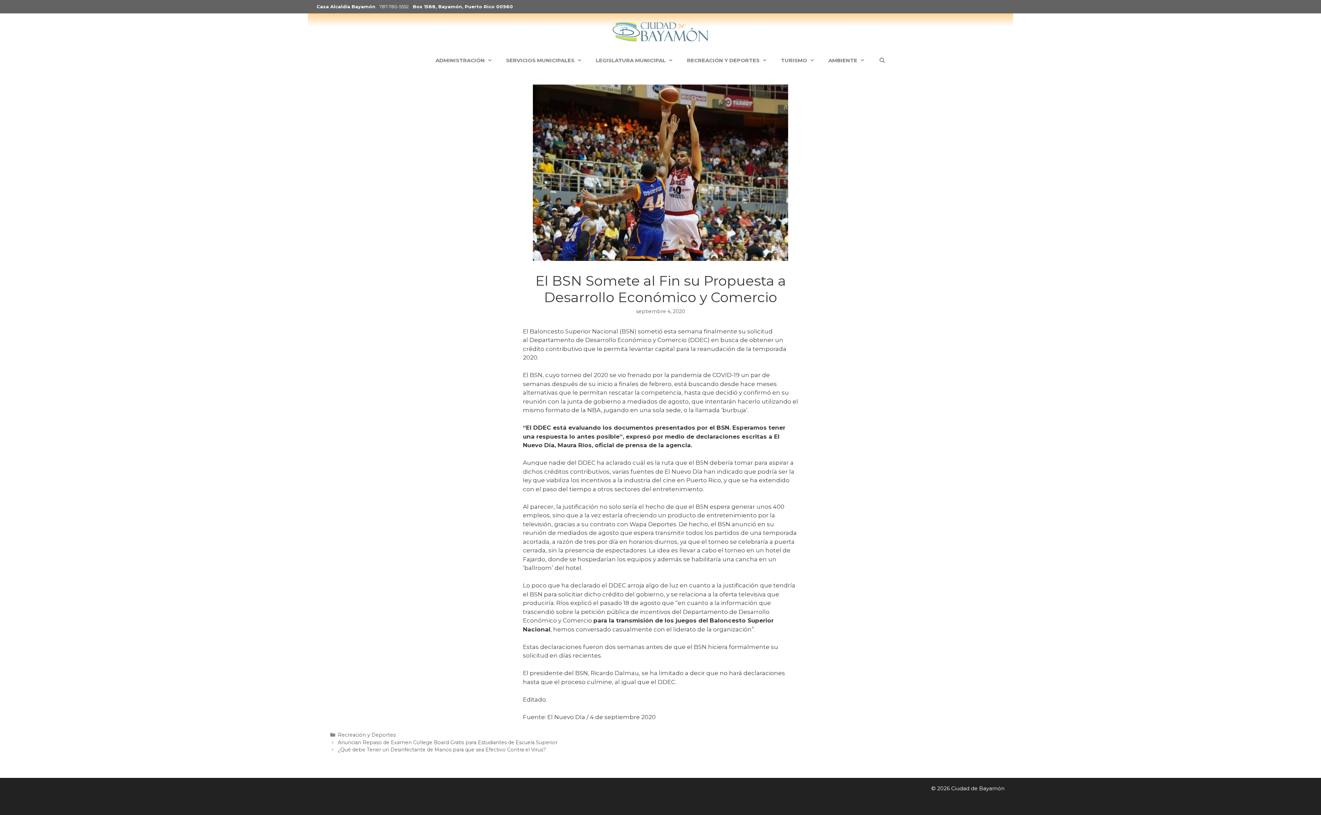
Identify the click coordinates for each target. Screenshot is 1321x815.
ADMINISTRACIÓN (460, 60)
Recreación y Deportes (367, 735)
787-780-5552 (394, 6)
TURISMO (794, 60)
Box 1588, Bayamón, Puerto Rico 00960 (463, 6)
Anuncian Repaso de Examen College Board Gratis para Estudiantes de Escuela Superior (448, 742)
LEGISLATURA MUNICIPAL (631, 60)
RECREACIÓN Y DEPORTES (723, 60)
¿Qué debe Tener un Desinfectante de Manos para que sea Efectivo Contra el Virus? (442, 750)
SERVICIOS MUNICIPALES (540, 60)
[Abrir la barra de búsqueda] (882, 60)
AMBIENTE (842, 60)
